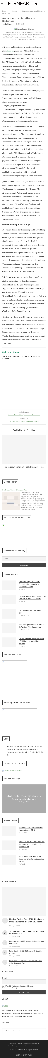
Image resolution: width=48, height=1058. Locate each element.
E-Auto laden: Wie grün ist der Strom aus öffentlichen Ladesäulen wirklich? (32, 858)
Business (14, 11)
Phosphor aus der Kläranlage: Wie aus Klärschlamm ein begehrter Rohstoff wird (32, 844)
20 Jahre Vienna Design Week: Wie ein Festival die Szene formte (32, 597)
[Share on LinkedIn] (23, 407)
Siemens (10, 51)
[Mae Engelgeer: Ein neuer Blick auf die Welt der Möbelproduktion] (9, 628)
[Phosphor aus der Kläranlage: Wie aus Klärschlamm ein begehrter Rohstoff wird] (9, 845)
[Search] (46, 3)
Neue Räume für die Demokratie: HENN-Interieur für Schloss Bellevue (31, 641)
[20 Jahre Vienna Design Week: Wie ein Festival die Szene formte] (9, 599)
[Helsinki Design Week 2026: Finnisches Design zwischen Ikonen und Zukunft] (9, 585)
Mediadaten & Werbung (31, 1043)
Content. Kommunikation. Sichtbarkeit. (32, 1046)
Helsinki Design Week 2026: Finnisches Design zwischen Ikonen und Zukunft (29, 584)
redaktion (8, 24)
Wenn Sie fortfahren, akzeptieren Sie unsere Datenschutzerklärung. (18, 987)
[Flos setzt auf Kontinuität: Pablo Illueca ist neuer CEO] (24, 449)
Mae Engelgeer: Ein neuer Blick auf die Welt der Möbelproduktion (32, 626)
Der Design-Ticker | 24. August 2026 (14, 490)
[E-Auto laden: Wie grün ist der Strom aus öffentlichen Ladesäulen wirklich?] (9, 860)
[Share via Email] (25, 407)
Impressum (12, 1043)
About (20, 1043)
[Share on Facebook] (21, 407)
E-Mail (4, 978)
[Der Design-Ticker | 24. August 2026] (11, 501)
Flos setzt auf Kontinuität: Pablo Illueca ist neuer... (24, 467)
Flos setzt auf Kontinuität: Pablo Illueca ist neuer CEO (31, 829)
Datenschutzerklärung (10, 1046)
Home (4, 11)
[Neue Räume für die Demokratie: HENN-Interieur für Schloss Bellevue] (9, 642)
